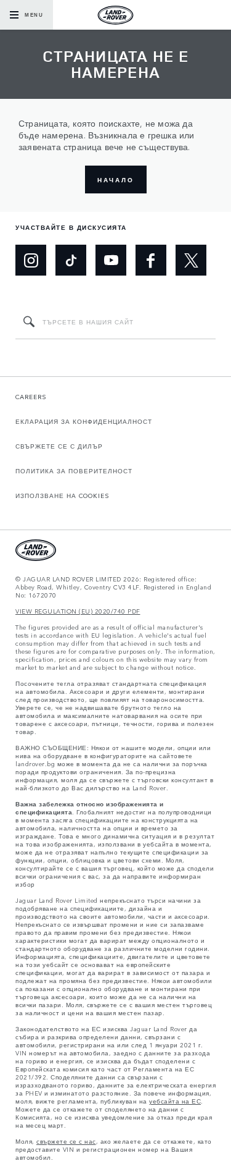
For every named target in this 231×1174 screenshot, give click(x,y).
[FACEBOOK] (151, 260)
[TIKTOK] (70, 260)
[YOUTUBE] (110, 260)
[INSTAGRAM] (30, 260)
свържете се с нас (66, 1142)
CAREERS (31, 396)
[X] (191, 260)
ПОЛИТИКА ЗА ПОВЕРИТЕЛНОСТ (73, 471)
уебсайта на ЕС (175, 1101)
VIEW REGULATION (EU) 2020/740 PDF (77, 611)
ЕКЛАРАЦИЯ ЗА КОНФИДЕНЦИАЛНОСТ (83, 421)
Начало (115, 179)
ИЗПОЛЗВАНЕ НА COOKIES (62, 495)
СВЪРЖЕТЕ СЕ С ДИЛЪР (59, 446)
